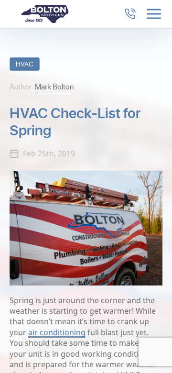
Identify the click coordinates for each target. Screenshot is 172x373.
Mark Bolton (54, 86)
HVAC (24, 63)
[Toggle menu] (153, 13)
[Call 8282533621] (129, 13)
